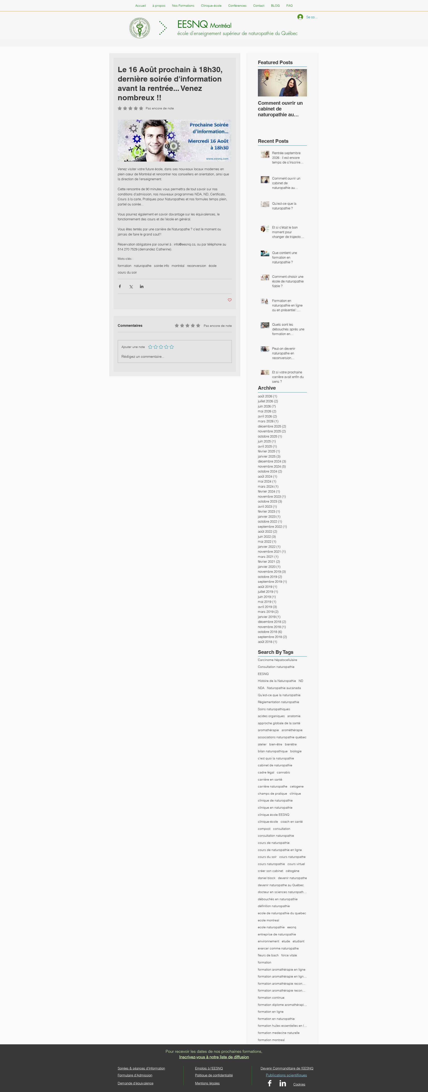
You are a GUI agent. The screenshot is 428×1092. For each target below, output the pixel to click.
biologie (296, 751)
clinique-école (268, 822)
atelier (262, 744)
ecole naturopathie (271, 927)
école (212, 266)
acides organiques (271, 716)
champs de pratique (272, 793)
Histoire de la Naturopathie (277, 681)
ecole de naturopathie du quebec (282, 913)
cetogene (297, 786)
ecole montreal (268, 920)
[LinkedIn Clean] (283, 1083)
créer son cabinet (270, 871)
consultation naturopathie (276, 836)
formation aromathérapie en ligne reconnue (282, 976)
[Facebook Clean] (269, 1083)
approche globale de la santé (279, 723)
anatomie (293, 716)
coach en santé (292, 822)
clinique (295, 793)
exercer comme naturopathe (278, 948)
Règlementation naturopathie (278, 702)
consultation (281, 829)
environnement (268, 941)
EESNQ (263, 674)
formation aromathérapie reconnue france (282, 990)
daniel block (266, 878)
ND (301, 681)
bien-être (275, 744)
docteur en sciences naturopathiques (282, 892)
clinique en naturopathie (275, 808)
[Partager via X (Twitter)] (131, 286)
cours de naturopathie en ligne (280, 850)
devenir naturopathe (292, 878)
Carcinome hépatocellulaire (277, 660)
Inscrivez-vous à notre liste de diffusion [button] (214, 1056)
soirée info (161, 266)
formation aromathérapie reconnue (282, 984)
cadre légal (266, 772)
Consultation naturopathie (276, 667)
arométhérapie (292, 730)
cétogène (292, 871)
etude (286, 941)
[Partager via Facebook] (120, 286)
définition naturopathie (274, 906)
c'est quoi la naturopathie (276, 758)
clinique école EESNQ (273, 815)
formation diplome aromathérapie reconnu (282, 1005)
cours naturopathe (292, 857)
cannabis (283, 772)
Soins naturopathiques (274, 709)
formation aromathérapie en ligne (281, 969)
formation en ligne (271, 1012)
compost (264, 829)
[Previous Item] (265, 83)
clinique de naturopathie (275, 800)
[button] (289, 5)
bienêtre (291, 744)
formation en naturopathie (276, 1019)
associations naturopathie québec (282, 737)
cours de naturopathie (274, 843)
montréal (178, 266)
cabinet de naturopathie (275, 765)
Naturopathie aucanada (284, 688)
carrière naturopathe (272, 786)
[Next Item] (300, 83)
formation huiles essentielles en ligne (282, 1026)
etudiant (298, 941)
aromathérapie (268, 730)
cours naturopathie (271, 864)
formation (124, 266)
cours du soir (127, 272)
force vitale (289, 955)
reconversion (196, 266)
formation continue (271, 998)
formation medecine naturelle (279, 1033)
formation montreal (271, 1040)
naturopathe (142, 266)
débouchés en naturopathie (278, 899)
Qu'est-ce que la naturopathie (279, 695)
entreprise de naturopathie (277, 934)
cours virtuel (296, 864)
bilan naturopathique (273, 751)
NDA (261, 688)
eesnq (291, 927)
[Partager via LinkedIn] (142, 286)
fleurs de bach (268, 955)
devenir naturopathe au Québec (281, 885)
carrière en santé (270, 779)
